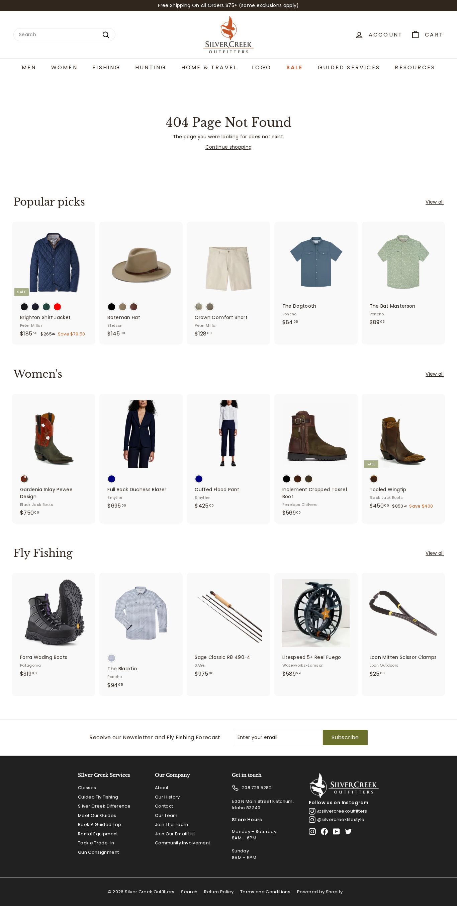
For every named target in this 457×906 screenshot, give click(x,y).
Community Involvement (182, 843)
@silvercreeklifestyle (340, 819)
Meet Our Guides (97, 815)
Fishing (106, 67)
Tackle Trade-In (96, 843)
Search (189, 892)
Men (29, 67)
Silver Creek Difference (104, 806)
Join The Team (171, 824)
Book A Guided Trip (99, 824)
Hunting (150, 67)
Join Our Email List (175, 834)
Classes (87, 787)
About (162, 787)
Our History (167, 797)
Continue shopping (228, 147)
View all (435, 202)
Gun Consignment (98, 852)
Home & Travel (209, 67)
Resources (415, 67)
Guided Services (349, 67)
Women (64, 67)
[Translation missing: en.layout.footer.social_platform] (312, 831)
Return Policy (219, 892)
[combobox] (64, 34)
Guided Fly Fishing (98, 797)
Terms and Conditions (265, 892)
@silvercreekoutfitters (342, 811)
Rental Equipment (98, 834)
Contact (164, 806)
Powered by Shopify (320, 892)
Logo (262, 67)
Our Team (166, 815)
